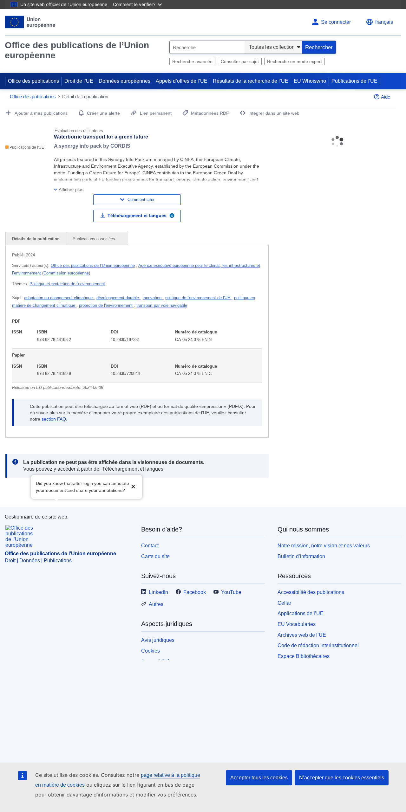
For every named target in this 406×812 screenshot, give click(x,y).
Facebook (194, 592)
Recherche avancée (192, 61)
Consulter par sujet (240, 61)
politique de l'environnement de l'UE (198, 297)
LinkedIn (158, 592)
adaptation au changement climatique (59, 297)
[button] (133, 486)
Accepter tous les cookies (259, 777)
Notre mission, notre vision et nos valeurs (324, 545)
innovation (153, 297)
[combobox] (207, 47)
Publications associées (94, 238)
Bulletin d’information (301, 556)
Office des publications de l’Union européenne (77, 50)
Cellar (284, 603)
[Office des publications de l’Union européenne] (30, 22)
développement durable (118, 297)
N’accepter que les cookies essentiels (341, 777)
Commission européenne (66, 273)
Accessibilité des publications (311, 592)
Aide (385, 97)
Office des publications (33, 81)
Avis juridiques (157, 640)
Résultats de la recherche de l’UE (250, 81)
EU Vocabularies (297, 624)
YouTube (231, 592)
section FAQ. (54, 419)
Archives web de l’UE (302, 635)
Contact (150, 545)
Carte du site (155, 556)
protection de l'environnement (106, 305)
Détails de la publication (36, 238)
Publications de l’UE (354, 81)
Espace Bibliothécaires (304, 656)
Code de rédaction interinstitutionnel (318, 645)
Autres (156, 604)
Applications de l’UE (301, 613)
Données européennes (124, 81)
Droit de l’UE (78, 81)
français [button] (384, 22)
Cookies (150, 651)
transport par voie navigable (161, 305)
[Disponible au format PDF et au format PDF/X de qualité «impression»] (171, 216)
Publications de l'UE (26, 147)
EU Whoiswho (310, 81)
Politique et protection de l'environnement (67, 283)
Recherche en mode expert (294, 61)
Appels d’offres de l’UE (181, 81)
